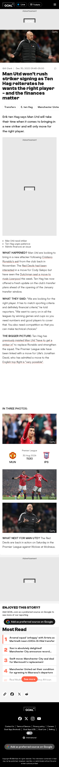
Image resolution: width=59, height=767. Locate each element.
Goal (16, 758)
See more (29, 679)
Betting (52, 729)
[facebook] (20, 719)
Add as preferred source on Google (32, 621)
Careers (50, 726)
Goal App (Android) (12, 729)
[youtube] (39, 719)
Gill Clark (7, 68)
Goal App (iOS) (29, 729)
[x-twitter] (26, 719)
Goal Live (42, 729)
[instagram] (32, 719)
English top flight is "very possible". (22, 362)
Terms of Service (23, 726)
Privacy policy (39, 726)
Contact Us (9, 726)
